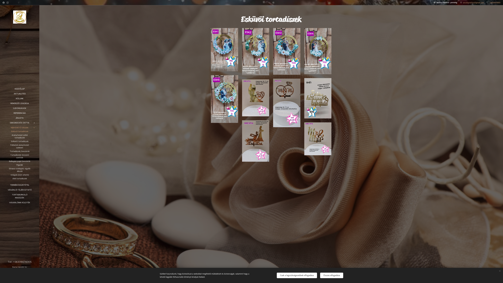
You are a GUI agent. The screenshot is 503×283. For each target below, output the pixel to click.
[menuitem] (20, 88)
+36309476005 (494, 2)
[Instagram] (7, 2)
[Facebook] (3, 2)
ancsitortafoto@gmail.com (473, 2)
